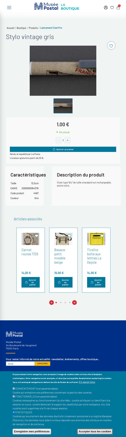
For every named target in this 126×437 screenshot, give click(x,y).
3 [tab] (65, 302)
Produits (33, 28)
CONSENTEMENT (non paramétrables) (36, 388)
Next (74, 302)
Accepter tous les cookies (95, 431)
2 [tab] (60, 302)
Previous (51, 302)
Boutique (21, 28)
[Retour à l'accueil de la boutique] (56, 5)
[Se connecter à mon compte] (106, 7)
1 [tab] (56, 302)
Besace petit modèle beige (59, 256)
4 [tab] (70, 302)
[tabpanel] (30, 260)
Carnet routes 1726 (29, 252)
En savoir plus (87, 381)
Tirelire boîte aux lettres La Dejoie (94, 256)
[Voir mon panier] (118, 7)
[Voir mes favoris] (112, 7)
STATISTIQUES (23, 412)
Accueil (10, 28)
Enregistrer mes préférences (32, 431)
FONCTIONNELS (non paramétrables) (36, 396)
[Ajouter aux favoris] (111, 46)
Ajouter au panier (65, 149)
